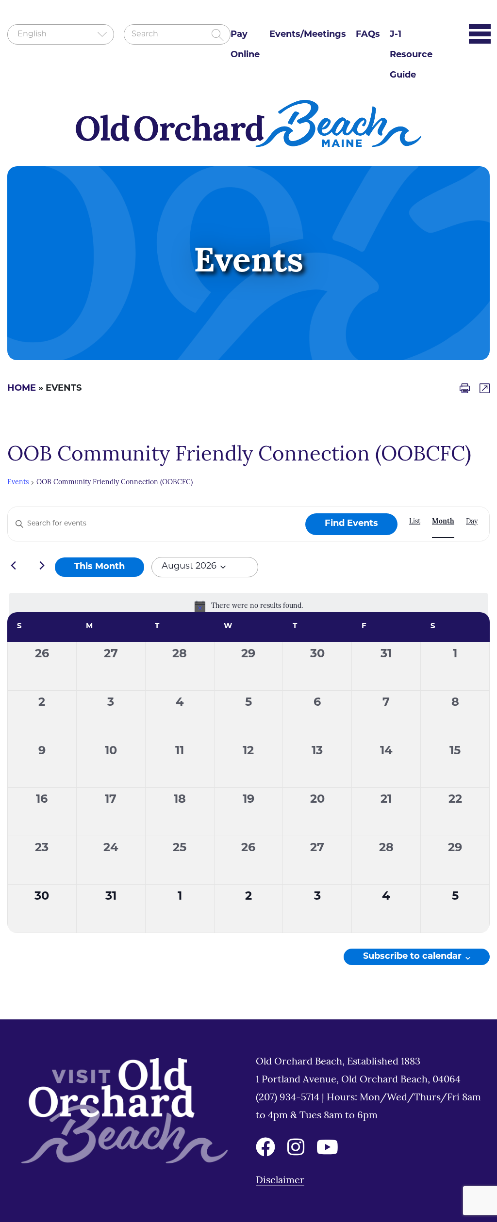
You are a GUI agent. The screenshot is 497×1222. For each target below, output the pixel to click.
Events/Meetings (307, 35)
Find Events (351, 524)
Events (18, 482)
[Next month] (42, 565)
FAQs (368, 35)
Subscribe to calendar (412, 956)
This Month (99, 567)
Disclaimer (280, 1181)
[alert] (248, 606)
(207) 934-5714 (289, 1098)
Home (21, 388)
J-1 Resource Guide (411, 55)
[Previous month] (13, 565)
